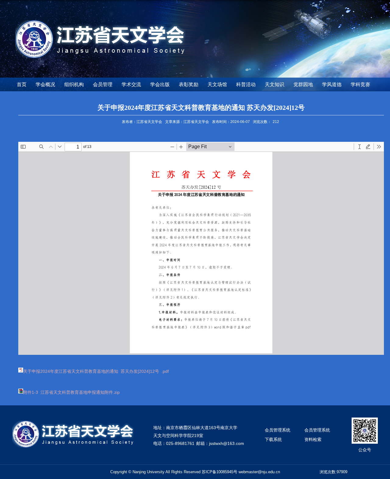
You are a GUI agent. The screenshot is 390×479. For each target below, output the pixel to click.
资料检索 (312, 439)
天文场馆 (217, 84)
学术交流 (131, 84)
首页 (22, 84)
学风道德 (332, 84)
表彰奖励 (188, 84)
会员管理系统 (277, 430)
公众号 (364, 449)
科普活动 (246, 84)
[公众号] (365, 419)
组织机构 (74, 84)
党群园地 (303, 84)
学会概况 (45, 84)
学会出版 (160, 84)
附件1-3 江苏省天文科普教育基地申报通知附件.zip (71, 392)
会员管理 (102, 84)
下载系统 (273, 439)
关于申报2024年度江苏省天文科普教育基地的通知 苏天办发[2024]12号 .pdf (96, 371)
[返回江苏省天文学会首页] (100, 22)
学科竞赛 (360, 84)
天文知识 (274, 84)
